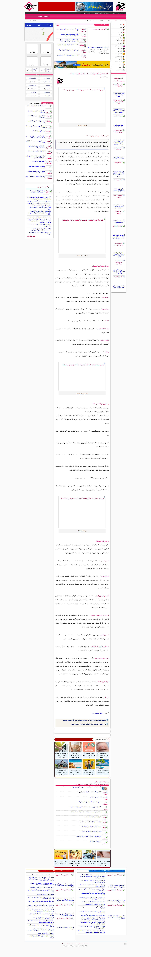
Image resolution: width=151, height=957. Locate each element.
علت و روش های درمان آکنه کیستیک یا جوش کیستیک (89, 73)
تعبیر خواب (29, 70)
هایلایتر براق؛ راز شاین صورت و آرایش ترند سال (118, 287)
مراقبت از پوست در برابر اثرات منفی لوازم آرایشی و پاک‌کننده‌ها (35, 136)
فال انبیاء (32, 52)
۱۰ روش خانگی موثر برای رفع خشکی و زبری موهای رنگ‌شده (119, 271)
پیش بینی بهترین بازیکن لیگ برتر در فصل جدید (39, 201)
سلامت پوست (113, 20)
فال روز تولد (36, 70)
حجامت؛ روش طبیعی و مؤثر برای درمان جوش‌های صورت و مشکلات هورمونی (119, 142)
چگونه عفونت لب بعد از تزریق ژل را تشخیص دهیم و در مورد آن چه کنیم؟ (69, 40)
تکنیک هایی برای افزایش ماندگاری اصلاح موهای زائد (36, 171)
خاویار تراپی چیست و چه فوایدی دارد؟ (91, 831)
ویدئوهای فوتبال (32, 81)
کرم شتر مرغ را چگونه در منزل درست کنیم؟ (90, 821)
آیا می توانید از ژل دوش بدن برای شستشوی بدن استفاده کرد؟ (85, 807)
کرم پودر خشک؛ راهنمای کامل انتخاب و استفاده (118, 190)
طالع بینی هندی (49, 70)
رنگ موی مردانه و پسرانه (95, 797)
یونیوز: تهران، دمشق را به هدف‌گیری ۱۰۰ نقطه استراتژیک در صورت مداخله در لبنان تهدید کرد (93, 918)
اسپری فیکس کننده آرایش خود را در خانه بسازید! (89, 836)
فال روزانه (32, 64)
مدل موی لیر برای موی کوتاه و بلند (92, 816)
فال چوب (42, 70)
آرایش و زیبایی (122, 20)
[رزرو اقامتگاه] (82, 64)
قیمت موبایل (47, 88)
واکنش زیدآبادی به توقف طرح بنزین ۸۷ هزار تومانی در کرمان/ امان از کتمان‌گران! (116, 917)
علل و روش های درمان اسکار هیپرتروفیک (67, 55)
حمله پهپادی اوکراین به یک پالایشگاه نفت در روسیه (36, 191)
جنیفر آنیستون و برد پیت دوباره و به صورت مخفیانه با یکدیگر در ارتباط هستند (65, 900)
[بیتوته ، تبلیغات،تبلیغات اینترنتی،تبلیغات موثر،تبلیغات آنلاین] (56, 6)
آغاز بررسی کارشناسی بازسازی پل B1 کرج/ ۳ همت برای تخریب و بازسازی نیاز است (39, 197)
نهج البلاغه (33, 92)
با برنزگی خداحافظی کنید (38, 131)
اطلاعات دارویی (32, 78)
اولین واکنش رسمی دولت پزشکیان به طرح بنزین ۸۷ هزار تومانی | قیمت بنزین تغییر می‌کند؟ (91, 931)
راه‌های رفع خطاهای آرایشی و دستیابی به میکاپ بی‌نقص (119, 206)
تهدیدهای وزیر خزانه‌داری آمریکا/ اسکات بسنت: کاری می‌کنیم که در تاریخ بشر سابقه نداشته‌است (91, 898)
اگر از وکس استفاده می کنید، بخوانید (35, 105)
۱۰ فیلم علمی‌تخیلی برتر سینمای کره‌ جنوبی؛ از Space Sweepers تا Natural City (42, 883)
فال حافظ (46, 52)
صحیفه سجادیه (32, 95)
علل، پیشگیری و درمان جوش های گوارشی (67, 44)
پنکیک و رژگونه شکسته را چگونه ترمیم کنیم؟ (90, 792)
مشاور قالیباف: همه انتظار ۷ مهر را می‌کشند (93, 901)
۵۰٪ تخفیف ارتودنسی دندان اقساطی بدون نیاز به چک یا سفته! (88, 724)
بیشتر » (57, 25)
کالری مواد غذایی (32, 85)
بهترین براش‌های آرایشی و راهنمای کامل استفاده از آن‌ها (119, 111)
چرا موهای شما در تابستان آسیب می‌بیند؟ (118, 157)
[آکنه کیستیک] (82, 105)
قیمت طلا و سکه (46, 81)
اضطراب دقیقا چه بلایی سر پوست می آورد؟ (90, 802)
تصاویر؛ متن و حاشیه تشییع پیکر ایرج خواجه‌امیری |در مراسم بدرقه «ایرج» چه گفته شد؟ (64, 885)
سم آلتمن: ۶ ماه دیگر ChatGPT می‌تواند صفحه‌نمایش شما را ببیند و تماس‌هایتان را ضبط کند (41, 929)
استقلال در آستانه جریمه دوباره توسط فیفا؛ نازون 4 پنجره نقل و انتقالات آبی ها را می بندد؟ (41, 910)
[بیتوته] (31, 10)
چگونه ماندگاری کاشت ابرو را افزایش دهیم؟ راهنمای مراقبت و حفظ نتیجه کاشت (80, 787)
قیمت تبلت (47, 92)
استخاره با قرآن (45, 64)
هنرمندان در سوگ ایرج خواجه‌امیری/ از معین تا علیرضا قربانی (64, 914)
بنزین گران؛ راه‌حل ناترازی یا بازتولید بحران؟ (93, 904)
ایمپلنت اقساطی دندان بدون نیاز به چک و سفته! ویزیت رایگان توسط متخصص (84, 720)
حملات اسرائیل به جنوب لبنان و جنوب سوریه (39, 216)
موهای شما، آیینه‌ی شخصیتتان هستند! (118, 125)
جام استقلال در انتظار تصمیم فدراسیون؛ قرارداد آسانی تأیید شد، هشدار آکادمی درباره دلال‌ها (39, 213)
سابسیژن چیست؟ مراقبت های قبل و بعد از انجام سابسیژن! (35, 156)
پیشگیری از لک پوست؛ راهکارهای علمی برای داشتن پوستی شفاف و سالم (118, 174)
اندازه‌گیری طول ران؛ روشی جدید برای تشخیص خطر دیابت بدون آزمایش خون (41, 229)
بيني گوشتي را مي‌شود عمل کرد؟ (36, 151)
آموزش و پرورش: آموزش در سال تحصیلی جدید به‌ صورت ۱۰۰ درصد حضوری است (92, 922)
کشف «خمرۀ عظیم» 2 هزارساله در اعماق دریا (42, 887)
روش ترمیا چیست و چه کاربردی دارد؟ (68, 50)
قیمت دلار (47, 85)
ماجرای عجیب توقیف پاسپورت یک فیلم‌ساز (43, 874)
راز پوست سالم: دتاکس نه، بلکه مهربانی (119, 221)
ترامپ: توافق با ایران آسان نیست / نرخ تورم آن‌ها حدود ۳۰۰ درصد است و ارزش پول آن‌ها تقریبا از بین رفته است (40, 220)
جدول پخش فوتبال (32, 88)
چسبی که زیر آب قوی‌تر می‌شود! (45, 933)
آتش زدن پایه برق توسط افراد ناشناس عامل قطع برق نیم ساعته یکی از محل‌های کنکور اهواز (40, 207)
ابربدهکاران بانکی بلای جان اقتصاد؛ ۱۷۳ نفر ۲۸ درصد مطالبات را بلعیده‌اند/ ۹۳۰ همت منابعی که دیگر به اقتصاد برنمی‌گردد (91, 876)
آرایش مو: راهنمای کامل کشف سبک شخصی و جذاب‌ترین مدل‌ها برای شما (119, 237)
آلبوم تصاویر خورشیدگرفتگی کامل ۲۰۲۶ (43, 918)
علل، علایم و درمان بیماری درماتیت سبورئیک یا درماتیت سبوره (69, 34)
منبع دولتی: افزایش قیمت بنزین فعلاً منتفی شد (93, 915)
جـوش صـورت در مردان (39, 161)
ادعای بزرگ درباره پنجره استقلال (45, 894)
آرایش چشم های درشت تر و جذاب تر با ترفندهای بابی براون (86, 811)
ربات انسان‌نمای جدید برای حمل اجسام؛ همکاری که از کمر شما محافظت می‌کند (41, 921)
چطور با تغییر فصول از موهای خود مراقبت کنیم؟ (118, 95)
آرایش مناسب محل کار (95, 841)
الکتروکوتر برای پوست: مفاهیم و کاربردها (98, 47)
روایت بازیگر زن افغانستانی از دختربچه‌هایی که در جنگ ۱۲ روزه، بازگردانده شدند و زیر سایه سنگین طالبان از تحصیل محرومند (41, 879)
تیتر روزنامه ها (46, 95)
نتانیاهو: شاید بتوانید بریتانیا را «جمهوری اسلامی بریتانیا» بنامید (116, 886)
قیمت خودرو (47, 78)
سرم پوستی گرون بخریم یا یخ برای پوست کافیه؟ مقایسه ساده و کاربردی (118, 255)
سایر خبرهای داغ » (31, 236)
